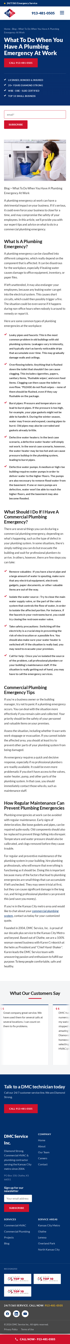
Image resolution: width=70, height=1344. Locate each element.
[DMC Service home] (9, 13)
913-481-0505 (54, 1305)
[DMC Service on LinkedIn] (16, 1313)
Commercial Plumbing (17, 1231)
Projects (9, 1237)
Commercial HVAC (15, 1225)
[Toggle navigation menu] (62, 13)
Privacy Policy (11, 1329)
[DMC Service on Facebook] (7, 1313)
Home (7, 29)
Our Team (43, 1152)
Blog (14, 29)
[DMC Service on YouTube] (25, 1313)
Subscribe (16, 124)
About (42, 1146)
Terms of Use (27, 1329)
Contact (43, 1164)
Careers (42, 1158)
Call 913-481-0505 (21, 62)
